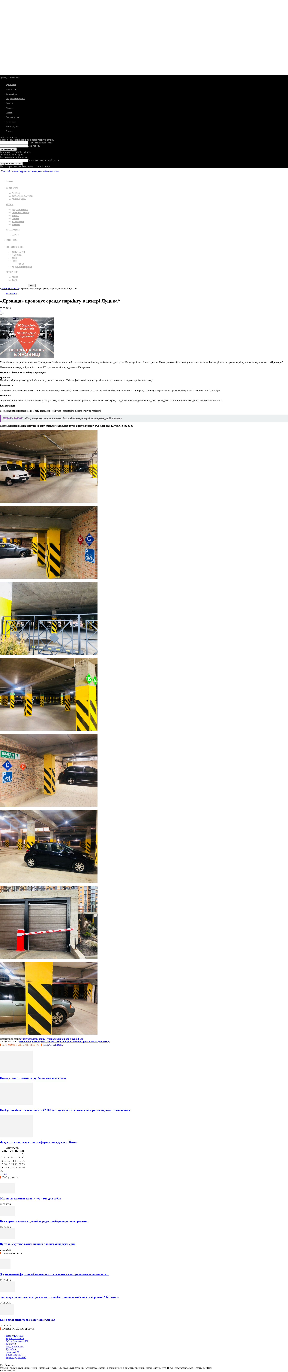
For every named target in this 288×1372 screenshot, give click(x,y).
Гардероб (16, 193)
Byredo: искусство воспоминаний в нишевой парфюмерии (37, 1243)
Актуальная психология (22, 266)
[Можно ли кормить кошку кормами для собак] (7, 1192)
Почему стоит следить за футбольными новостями (33, 1078)
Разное (15, 260)
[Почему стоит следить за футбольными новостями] (16, 1072)
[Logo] (0, 171)
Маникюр (9, 108)
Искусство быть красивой (15, 99)
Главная (9, 180)
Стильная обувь (19, 199)
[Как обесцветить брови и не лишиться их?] (7, 1313)
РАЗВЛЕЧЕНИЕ (12, 272)
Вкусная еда (17, 254)
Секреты (9, 113)
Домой (3, 288)
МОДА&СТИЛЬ (12, 188)
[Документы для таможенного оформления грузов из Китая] (16, 1136)
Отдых (15, 277)
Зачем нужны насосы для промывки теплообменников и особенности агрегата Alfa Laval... (59, 1297)
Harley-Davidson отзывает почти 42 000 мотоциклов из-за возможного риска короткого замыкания (65, 1110)
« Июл (3, 1174)
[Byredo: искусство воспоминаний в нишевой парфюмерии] (7, 1238)
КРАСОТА (9, 204)
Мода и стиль (11, 89)
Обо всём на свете (13, 117)
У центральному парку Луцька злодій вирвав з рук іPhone (51, 1039)
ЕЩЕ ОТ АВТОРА (53, 1045)
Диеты (15, 257)
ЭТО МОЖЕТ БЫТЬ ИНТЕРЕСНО (20, 1045)
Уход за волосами (20, 209)
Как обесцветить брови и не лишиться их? (27, 1319)
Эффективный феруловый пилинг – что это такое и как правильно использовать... (54, 1274)
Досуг (14, 280)
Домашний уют (12, 94)
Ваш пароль (34, 145)
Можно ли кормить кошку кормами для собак (30, 1198)
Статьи (21, 263)
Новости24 (13, 288)
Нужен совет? (11, 85)
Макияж (15, 215)
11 (5, 1161)
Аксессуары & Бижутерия (22, 196)
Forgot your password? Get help (15, 152)
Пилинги (9, 103)
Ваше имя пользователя (40, 142)
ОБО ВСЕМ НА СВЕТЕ (14, 246)
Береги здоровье (12, 126)
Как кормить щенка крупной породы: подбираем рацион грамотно (44, 1221)
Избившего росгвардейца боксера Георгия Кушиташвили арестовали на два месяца (64, 1041)
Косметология (18, 221)
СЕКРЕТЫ (15, 234)
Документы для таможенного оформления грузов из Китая (38, 1142)
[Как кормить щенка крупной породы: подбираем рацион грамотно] (7, 1215)
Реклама (9, 131)
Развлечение (10, 122)
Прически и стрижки (20, 212)
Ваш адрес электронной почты (43, 160)
